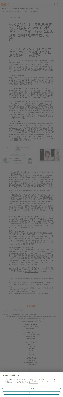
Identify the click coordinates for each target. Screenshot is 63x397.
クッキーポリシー (33, 382)
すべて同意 (31, 388)
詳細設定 (31, 392)
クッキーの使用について (12, 375)
